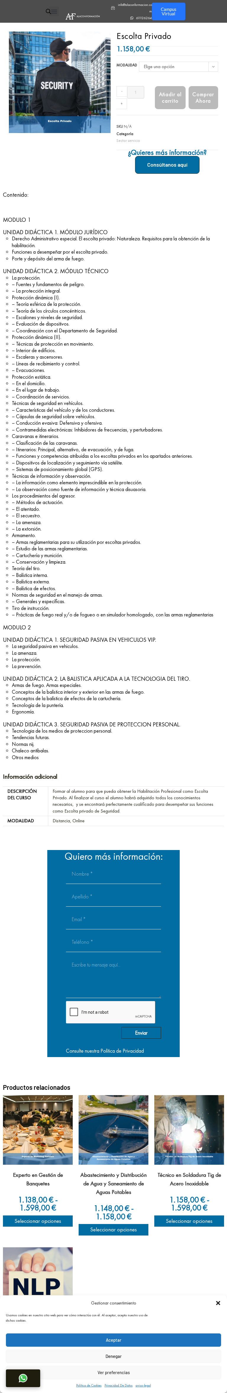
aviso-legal (143, 1385)
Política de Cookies (89, 1385)
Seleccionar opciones (37, 1221)
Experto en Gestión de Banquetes (38, 1179)
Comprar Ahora (203, 97)
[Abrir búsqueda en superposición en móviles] (47, 11)
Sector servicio (128, 140)
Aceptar (113, 1340)
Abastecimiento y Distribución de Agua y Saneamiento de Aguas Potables (113, 1183)
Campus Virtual (168, 11)
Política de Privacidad (122, 1050)
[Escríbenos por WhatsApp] (23, 1378)
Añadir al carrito (170, 97)
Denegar (114, 1356)
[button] (218, 1303)
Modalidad (126, 65)
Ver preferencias (114, 1372)
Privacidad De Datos (119, 1385)
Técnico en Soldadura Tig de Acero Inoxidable (189, 1179)
